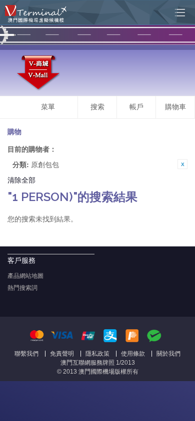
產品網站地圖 (26, 275)
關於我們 (168, 353)
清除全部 (22, 180)
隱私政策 (98, 353)
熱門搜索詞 (23, 287)
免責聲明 (62, 353)
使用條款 (133, 353)
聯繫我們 (26, 353)
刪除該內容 (183, 164)
